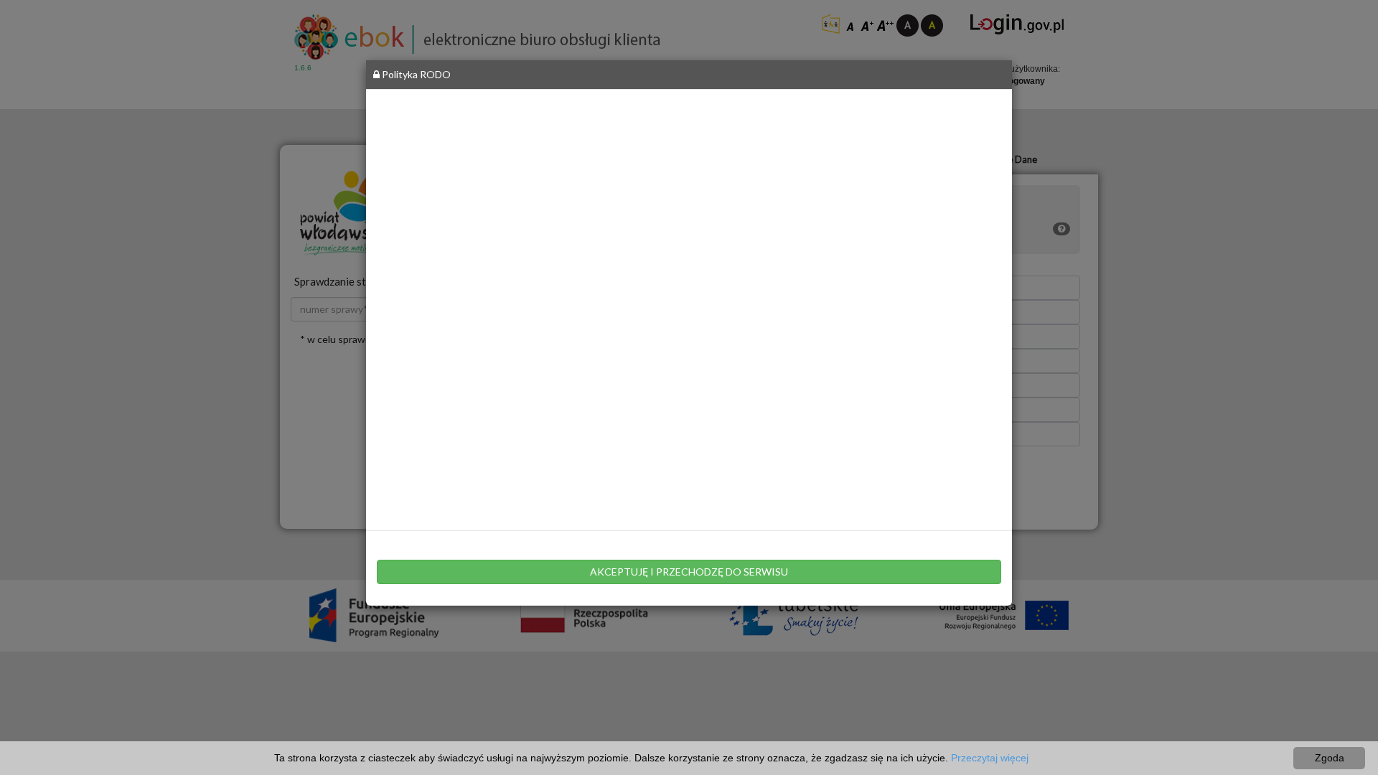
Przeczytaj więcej (989, 758)
